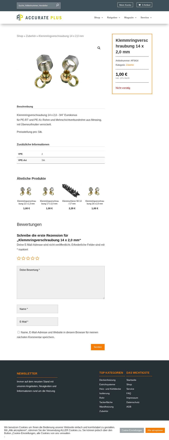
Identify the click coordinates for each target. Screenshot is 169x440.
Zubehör (31, 36)
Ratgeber (112, 17)
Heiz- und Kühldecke (110, 389)
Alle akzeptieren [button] (155, 430)
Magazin (129, 17)
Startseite (131, 380)
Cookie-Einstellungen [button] (132, 430)
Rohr (101, 397)
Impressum (132, 397)
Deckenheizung (107, 380)
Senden (98, 347)
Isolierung (104, 393)
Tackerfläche (106, 402)
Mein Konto (125, 5)
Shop (97, 17)
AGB (128, 406)
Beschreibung (25, 106)
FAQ (128, 393)
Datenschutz (132, 402)
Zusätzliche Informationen (33, 144)
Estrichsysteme (107, 384)
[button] (99, 48)
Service (145, 17)
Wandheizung (106, 406)
